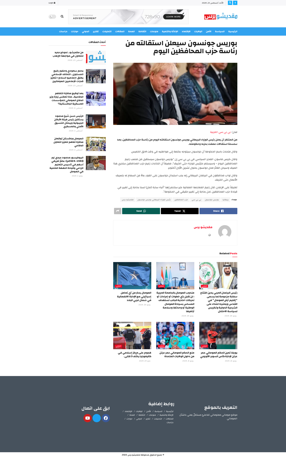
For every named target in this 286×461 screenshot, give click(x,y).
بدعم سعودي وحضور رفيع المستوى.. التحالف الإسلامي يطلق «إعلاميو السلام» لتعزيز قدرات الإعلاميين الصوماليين (66, 76)
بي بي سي (196, 199)
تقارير (148, 419)
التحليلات (158, 419)
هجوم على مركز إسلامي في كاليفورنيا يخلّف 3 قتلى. (134, 354)
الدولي (204, 286)
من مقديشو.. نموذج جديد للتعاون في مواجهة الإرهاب (68, 54)
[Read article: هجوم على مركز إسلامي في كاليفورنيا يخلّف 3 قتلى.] (132, 335)
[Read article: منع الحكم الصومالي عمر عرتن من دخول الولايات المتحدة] (175, 335)
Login (51, 3)
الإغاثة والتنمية (166, 415)
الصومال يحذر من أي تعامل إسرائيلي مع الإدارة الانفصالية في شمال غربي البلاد (134, 296)
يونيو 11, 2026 (231, 361)
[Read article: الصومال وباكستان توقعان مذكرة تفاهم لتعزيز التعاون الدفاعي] (96, 144)
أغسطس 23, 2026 (75, 60)
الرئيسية (232, 31)
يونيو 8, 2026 (188, 361)
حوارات (129, 419)
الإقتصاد (128, 411)
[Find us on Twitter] (230, 3)
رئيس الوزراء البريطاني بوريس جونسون (154, 199)
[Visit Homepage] (220, 17)
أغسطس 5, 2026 (76, 131)
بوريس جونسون (212, 199)
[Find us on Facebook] (235, 3)
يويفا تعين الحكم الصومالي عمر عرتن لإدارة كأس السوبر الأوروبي (218, 354)
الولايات (139, 411)
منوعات (152, 415)
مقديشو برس (128, 199)
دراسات (170, 422)
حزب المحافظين (181, 199)
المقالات (169, 419)
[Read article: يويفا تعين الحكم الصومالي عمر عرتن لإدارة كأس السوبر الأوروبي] (218, 335)
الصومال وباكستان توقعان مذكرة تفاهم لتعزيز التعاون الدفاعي (68, 142)
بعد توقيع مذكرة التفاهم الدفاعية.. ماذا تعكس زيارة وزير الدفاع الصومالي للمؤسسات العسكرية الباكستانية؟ (66, 98)
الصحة (132, 415)
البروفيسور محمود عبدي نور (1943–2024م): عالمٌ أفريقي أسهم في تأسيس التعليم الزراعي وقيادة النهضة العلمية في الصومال (66, 164)
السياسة (220, 31)
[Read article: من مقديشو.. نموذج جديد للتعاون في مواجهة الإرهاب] (96, 58)
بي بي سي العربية (220, 132)
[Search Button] (62, 16)
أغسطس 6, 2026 (76, 108)
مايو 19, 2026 (145, 361)
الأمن (208, 31)
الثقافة (142, 415)
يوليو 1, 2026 (77, 176)
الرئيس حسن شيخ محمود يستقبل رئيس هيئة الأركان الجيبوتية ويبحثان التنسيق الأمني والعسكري (68, 121)
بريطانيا (226, 199)
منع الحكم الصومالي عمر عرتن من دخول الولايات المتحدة (176, 354)
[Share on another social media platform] (117, 211)
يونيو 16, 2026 (231, 316)
